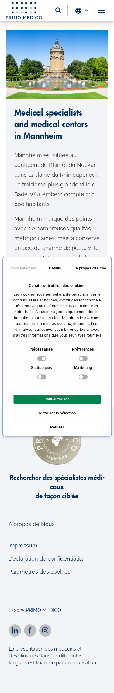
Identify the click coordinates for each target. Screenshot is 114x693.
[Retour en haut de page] (101, 683)
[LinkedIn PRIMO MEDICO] (15, 630)
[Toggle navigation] (101, 10)
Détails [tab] (55, 268)
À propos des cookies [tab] (87, 268)
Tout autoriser (57, 399)
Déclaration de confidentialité (46, 558)
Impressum (23, 545)
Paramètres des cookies (40, 571)
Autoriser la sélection (57, 413)
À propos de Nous (32, 524)
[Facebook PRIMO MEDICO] (30, 630)
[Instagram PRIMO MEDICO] (45, 630)
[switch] (84, 358)
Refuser (57, 427)
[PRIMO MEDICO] (24, 10)
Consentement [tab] (22, 268)
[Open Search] (58, 11)
